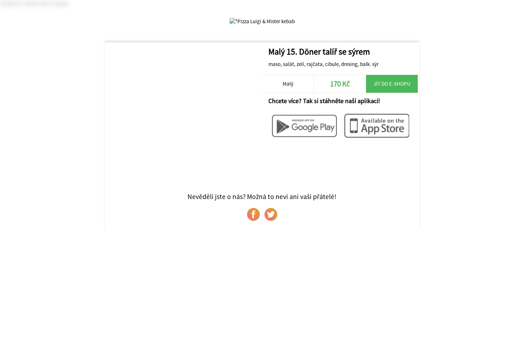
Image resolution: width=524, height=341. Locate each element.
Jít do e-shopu (392, 83)
